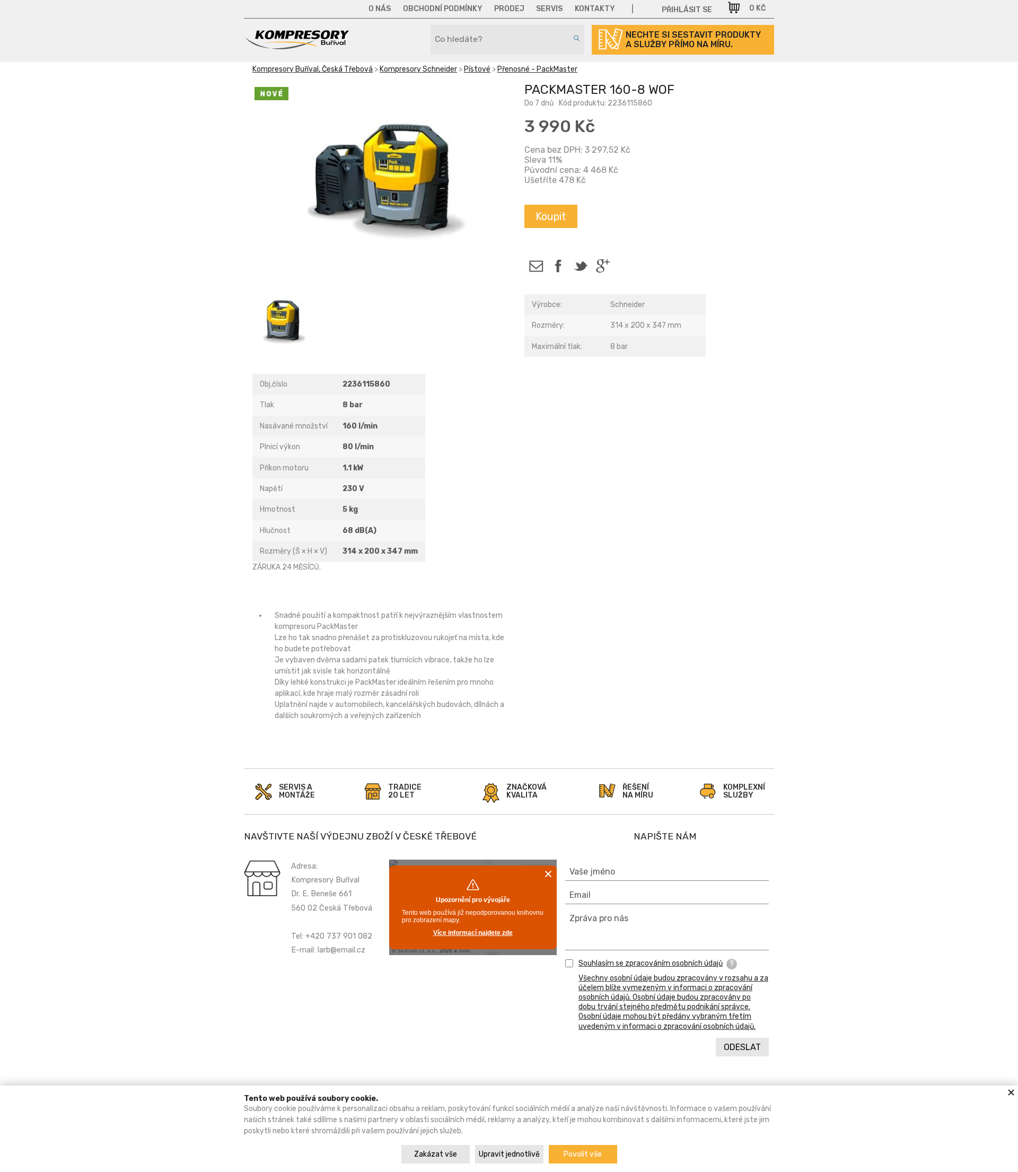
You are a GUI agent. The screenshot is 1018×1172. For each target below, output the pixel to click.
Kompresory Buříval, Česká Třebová (312, 69)
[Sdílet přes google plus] (602, 266)
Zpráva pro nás (598, 918)
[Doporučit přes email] (535, 266)
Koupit (551, 216)
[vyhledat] (575, 38)
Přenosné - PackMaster (537, 69)
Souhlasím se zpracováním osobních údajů (650, 963)
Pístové (477, 69)
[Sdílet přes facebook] (558, 266)
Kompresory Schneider (418, 69)
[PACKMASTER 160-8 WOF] (379, 179)
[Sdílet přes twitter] (580, 266)
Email (580, 895)
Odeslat (742, 1047)
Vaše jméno (592, 872)
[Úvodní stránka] (297, 46)
